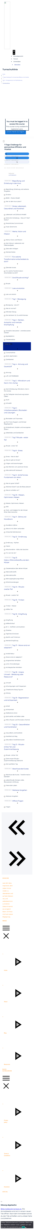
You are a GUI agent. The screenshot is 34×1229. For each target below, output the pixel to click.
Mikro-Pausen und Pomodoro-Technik (18, 720)
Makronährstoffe (11, 572)
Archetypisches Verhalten (14, 667)
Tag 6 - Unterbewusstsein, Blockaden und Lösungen (15, 410)
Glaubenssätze (10, 339)
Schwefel (9, 403)
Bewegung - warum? (12, 305)
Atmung (8, 372)
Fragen (8, 807)
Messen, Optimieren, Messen (15, 503)
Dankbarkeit (10, 359)
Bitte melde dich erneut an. (11, 1209)
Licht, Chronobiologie (12, 664)
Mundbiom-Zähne (11, 525)
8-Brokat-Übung (11, 312)
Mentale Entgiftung (12, 640)
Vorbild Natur (10, 653)
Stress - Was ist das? (12, 456)
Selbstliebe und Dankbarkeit (15, 433)
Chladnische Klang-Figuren (14, 689)
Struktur (8, 194)
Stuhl (7, 400)
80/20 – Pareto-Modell (13, 198)
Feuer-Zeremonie (11, 227)
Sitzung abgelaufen (9, 1205)
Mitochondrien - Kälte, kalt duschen (17, 549)
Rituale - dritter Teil (12, 755)
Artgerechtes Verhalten (13, 660)
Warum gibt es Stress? (13, 460)
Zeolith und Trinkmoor (13, 637)
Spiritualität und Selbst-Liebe (15, 716)
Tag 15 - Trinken (18, 600)
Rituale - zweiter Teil (12, 595)
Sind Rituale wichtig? (20, 278)
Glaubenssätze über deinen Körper (17, 568)
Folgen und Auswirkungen (14, 463)
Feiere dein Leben (11, 785)
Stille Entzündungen (12, 582)
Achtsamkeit (10, 709)
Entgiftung (9, 620)
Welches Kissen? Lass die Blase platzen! (18, 487)
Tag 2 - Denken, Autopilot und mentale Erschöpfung (14, 322)
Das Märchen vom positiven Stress (17, 467)
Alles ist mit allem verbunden (15, 528)
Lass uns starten (18, 288)
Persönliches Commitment (14, 223)
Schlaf (8, 706)
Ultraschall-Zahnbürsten (13, 532)
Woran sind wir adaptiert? (14, 657)
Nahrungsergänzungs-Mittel (15, 579)
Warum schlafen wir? (12, 490)
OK (23, 1227)
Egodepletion (10, 336)
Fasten (8, 546)
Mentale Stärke (10, 252)
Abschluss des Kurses (20, 769)
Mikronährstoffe (11, 575)
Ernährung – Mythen (12, 542)
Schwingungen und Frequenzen (16, 686)
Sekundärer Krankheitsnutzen (15, 740)
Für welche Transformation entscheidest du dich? (16, 259)
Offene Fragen (17, 801)
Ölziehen (8, 630)
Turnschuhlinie (10, 352)
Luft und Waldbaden (12, 376)
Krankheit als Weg (11, 736)
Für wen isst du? (11, 553)
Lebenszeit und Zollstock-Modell (16, 214)
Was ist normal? (11, 308)
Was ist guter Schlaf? (12, 483)
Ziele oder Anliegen (12, 248)
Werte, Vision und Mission (14, 240)
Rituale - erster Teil (12, 446)
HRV (7, 507)
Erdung (8, 693)
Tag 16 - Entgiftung (19, 614)
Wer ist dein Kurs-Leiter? (13, 201)
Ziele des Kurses (11, 267)
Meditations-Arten (11, 713)
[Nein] (25, 1227)
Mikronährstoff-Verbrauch (14, 470)
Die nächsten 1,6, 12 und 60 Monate (17, 315)
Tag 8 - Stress (17, 450)
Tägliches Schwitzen (12, 634)
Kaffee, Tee (9, 609)
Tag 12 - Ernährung (19, 537)
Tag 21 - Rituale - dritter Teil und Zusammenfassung (14, 747)
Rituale (8, 283)
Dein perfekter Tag (12, 764)
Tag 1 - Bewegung (19, 299)
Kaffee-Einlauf (10, 623)
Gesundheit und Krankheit (14, 733)
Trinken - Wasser (11, 606)
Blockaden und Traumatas (14, 418)
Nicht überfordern (11, 356)
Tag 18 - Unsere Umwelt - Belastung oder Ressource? (14, 674)
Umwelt (8, 683)
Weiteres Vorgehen (19, 790)
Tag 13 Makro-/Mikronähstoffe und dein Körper (16, 560)
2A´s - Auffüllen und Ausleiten (15, 627)
